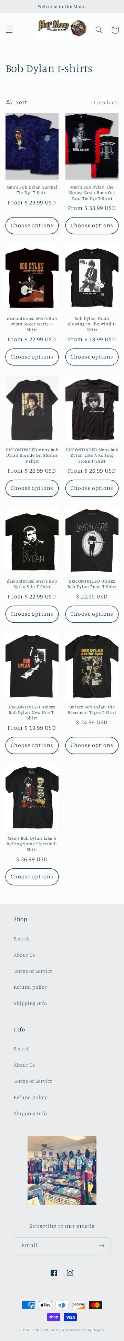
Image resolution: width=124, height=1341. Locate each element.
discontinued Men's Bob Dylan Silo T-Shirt (32, 583)
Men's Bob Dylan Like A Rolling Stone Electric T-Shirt (32, 844)
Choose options (32, 225)
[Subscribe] (102, 1245)
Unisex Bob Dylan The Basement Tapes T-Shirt (92, 709)
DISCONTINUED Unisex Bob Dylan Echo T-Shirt (92, 583)
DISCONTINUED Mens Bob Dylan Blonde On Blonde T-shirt (32, 455)
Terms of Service (33, 971)
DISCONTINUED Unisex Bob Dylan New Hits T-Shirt (32, 712)
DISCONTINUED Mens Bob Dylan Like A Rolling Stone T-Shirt (92, 455)
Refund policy (30, 987)
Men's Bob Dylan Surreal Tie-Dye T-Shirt (32, 189)
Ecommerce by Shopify (86, 1330)
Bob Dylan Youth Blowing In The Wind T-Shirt (92, 324)
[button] (9, 30)
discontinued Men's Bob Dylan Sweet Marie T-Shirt (32, 324)
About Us (24, 955)
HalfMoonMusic (42, 1330)
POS (58, 1330)
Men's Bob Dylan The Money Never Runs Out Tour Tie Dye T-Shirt (92, 192)
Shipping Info (30, 1003)
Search (22, 938)
